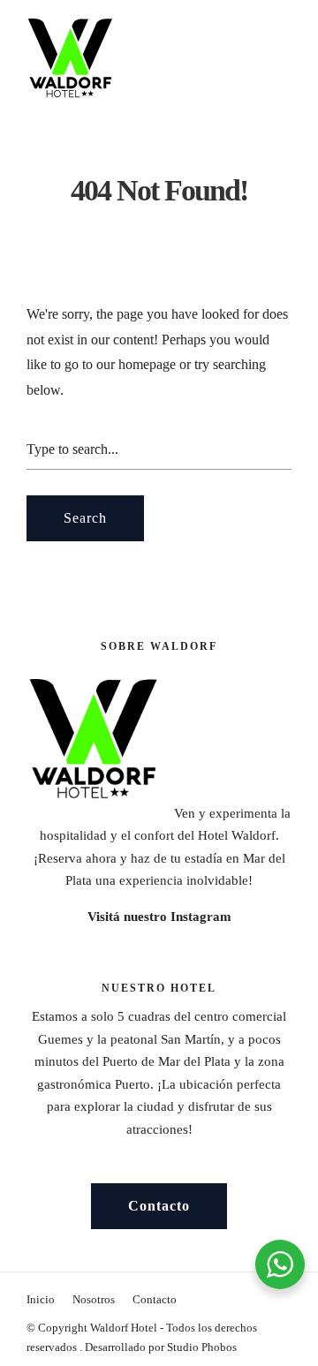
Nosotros (93, 1299)
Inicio (40, 1299)
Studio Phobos (202, 1347)
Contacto (154, 1299)
